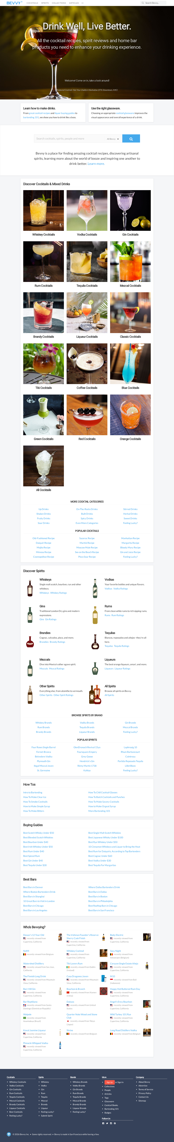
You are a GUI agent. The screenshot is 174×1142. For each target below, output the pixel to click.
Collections (59, 3)
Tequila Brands (87, 727)
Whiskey (45, 1082)
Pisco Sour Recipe (87, 556)
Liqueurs (109, 668)
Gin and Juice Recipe (130, 552)
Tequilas (109, 646)
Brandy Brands (43, 731)
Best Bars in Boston (97, 896)
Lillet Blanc (130, 765)
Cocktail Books (111, 1105)
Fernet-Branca (43, 751)
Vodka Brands (87, 722)
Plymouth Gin (43, 761)
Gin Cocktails (15, 1089)
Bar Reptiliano (30, 1001)
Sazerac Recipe (87, 538)
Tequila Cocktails (17, 1097)
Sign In (120, 1082)
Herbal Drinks (130, 513)
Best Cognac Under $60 (100, 855)
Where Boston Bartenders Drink (39, 891)
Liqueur (44, 1108)
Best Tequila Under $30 (35, 865)
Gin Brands (130, 722)
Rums (107, 615)
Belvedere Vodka (43, 756)
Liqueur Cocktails (17, 1108)
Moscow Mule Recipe (87, 547)
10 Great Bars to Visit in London (39, 901)
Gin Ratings (50, 619)
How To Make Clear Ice (34, 797)
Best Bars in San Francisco (101, 910)
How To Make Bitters (33, 810)
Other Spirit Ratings (63, 695)
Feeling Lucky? (130, 523)
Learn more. (96, 164)
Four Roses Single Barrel (44, 747)
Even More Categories (87, 523)
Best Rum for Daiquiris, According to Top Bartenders (114, 851)
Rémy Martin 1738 (87, 765)
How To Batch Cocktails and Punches (106, 797)
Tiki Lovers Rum (75, 963)
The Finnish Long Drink (34, 976)
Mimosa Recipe (43, 552)
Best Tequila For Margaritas (102, 865)
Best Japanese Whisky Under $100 (105, 837)
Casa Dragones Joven (77, 976)
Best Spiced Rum (31, 855)
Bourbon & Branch (76, 989)
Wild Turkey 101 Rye (120, 1014)
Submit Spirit (47, 1115)
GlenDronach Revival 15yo (87, 747)
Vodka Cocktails (16, 1085)
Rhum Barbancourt (130, 751)
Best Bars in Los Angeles (35, 910)
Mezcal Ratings (56, 668)
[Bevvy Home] (13, 3)
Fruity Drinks (43, 518)
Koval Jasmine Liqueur (34, 1030)
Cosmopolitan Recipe (43, 556)
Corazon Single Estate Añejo (124, 963)
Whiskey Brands (43, 722)
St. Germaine (43, 770)
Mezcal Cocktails (17, 1100)
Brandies (44, 641)
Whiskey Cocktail (75, 950)
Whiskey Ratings (58, 592)
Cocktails (32, 3)
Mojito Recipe (43, 547)
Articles (74, 3)
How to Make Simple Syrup (36, 806)
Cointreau (130, 756)
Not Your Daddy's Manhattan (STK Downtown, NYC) (95, 90)
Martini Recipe (87, 542)
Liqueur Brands (87, 731)
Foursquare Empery (87, 751)
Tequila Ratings (121, 646)
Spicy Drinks (87, 518)
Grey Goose (87, 756)
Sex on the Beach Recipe (87, 552)
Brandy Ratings (57, 641)
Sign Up (110, 1082)
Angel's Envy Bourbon (121, 1001)
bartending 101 (31, 117)
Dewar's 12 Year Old (33, 935)
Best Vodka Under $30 (99, 860)
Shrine (70, 1030)
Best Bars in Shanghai (33, 896)
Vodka (44, 1085)
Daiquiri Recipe (43, 542)
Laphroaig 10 (130, 747)
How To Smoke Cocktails (35, 801)
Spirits (45, 3)
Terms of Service (146, 1089)
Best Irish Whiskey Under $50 (38, 846)
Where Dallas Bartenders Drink (104, 887)
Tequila (44, 1097)
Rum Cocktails (15, 1093)
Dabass (70, 1001)
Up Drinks (44, 509)
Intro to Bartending (32, 792)
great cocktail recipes (39, 113)
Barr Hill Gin (29, 989)
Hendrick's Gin (87, 761)
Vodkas (108, 588)
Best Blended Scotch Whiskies (38, 837)
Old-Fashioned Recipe (43, 538)
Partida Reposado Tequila (130, 761)
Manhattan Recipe (130, 538)
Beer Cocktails (16, 1112)
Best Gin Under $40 (33, 860)
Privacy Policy (145, 1093)
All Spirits (109, 695)
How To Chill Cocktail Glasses (102, 792)
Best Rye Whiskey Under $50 (102, 842)
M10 (112, 976)
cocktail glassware (125, 113)
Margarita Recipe (130, 542)
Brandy (44, 1104)
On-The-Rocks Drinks (87, 509)
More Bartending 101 (99, 810)
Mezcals (44, 668)
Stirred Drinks (130, 509)
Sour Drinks (43, 523)
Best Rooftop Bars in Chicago (102, 905)
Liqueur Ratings (122, 668)
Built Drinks (87, 513)
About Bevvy (144, 1082)
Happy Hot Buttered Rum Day (125, 989)
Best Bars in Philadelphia (100, 901)
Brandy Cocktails (17, 1104)
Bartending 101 (112, 1109)
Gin (42, 1089)
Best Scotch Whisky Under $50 (38, 832)
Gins (42, 619)
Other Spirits (46, 695)
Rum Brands (44, 727)
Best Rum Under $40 (33, 851)
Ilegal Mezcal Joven (43, 765)
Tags (107, 1097)
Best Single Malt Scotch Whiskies (104, 832)
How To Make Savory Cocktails (103, 801)
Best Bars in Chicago (33, 905)
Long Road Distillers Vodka (123, 1030)
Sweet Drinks (130, 518)
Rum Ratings (117, 615)
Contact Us (144, 1097)
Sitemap (142, 1100)
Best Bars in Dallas (97, 891)
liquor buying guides (65, 113)
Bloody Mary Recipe (130, 547)
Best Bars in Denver (33, 887)
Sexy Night (115, 950)
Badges (108, 1112)
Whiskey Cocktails (17, 1082)
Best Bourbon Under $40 (35, 842)
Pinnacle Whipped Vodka (35, 1043)
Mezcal (44, 1100)
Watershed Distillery (33, 963)
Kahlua (87, 770)
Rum (43, 1093)
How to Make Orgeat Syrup (102, 806)
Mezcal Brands (130, 727)
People (108, 1090)
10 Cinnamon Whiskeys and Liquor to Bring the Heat (114, 846)
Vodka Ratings (120, 588)
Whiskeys (44, 592)
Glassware (109, 1101)
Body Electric (116, 935)
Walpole (27, 1014)
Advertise (143, 1085)
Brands (73, 1077)
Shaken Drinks (43, 513)
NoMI (26, 950)
